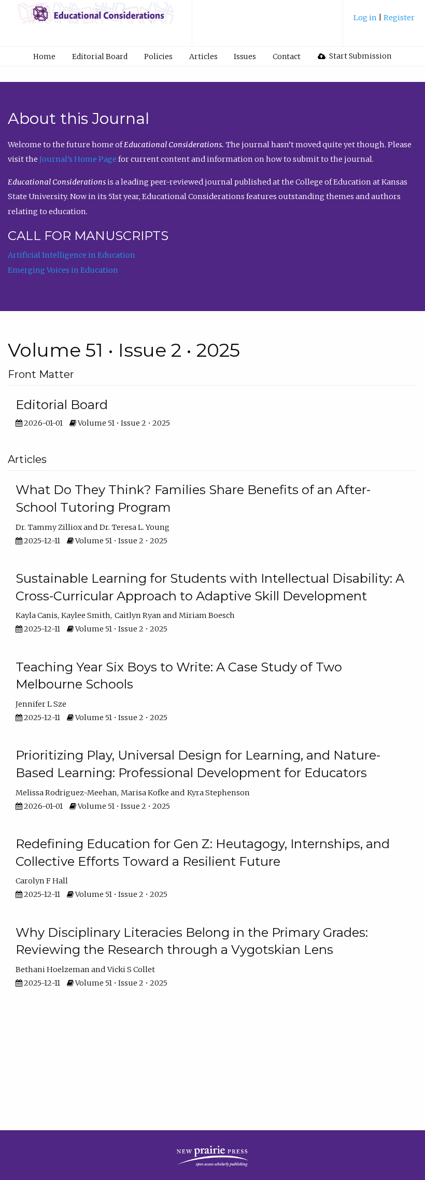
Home (44, 56)
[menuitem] (384, 21)
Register (399, 17)
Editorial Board (100, 56)
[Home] (95, 18)
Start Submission (359, 56)
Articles (203, 56)
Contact (287, 56)
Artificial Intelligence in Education (71, 255)
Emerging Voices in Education (63, 270)
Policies (158, 56)
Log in (365, 17)
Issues (245, 56)
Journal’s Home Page (78, 159)
